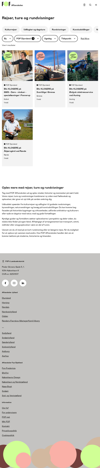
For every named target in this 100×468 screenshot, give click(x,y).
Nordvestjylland (9, 311)
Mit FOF (6, 421)
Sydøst (5, 391)
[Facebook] (5, 283)
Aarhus (5, 356)
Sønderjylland (8, 342)
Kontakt (6, 426)
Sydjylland (6, 333)
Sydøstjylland (8, 337)
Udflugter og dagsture (34, 29)
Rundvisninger (59, 29)
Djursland (6, 298)
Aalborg (6, 351)
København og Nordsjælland (15, 382)
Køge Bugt (7, 386)
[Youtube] (14, 283)
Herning (5, 302)
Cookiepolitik (8, 435)
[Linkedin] (23, 283)
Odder (5, 316)
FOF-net (6, 417)
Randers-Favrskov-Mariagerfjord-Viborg (21, 320)
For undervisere (9, 412)
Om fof (5, 408)
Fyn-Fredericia (8, 368)
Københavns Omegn (11, 377)
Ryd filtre (85, 38)
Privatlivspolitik (9, 430)
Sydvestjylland (8, 347)
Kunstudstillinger (81, 29)
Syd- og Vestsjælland (11, 395)
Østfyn (5, 373)
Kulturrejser (11, 29)
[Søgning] (90, 5)
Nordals (5, 307)
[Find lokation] (84, 5)
